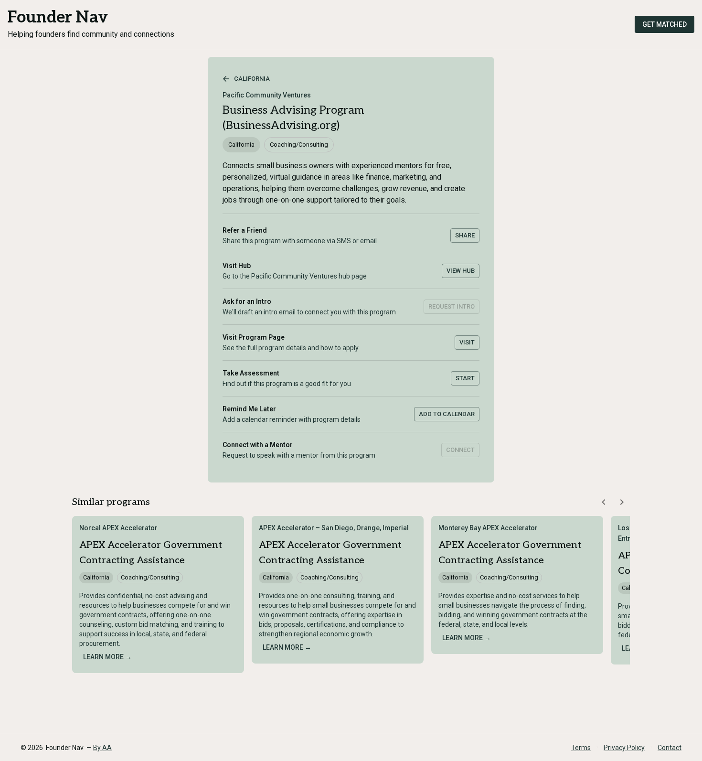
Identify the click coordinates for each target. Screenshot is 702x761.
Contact (669, 747)
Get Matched (664, 24)
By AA (102, 747)
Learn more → (107, 657)
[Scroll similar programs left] (604, 502)
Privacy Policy (624, 747)
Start (465, 378)
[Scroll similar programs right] (622, 502)
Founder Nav (58, 17)
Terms (581, 747)
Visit (467, 342)
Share (465, 235)
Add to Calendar (447, 414)
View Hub (461, 270)
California (252, 78)
